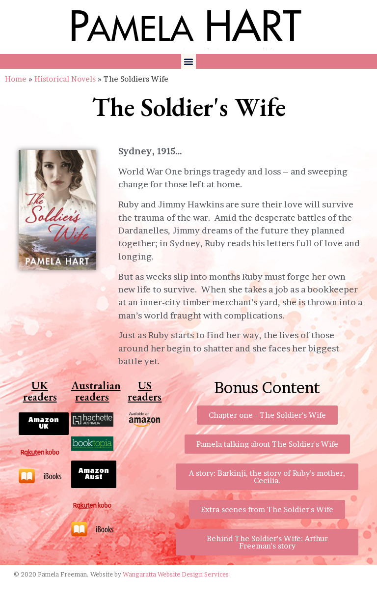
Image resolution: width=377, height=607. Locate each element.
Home (16, 79)
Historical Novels (65, 79)
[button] (188, 61)
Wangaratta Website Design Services (176, 574)
